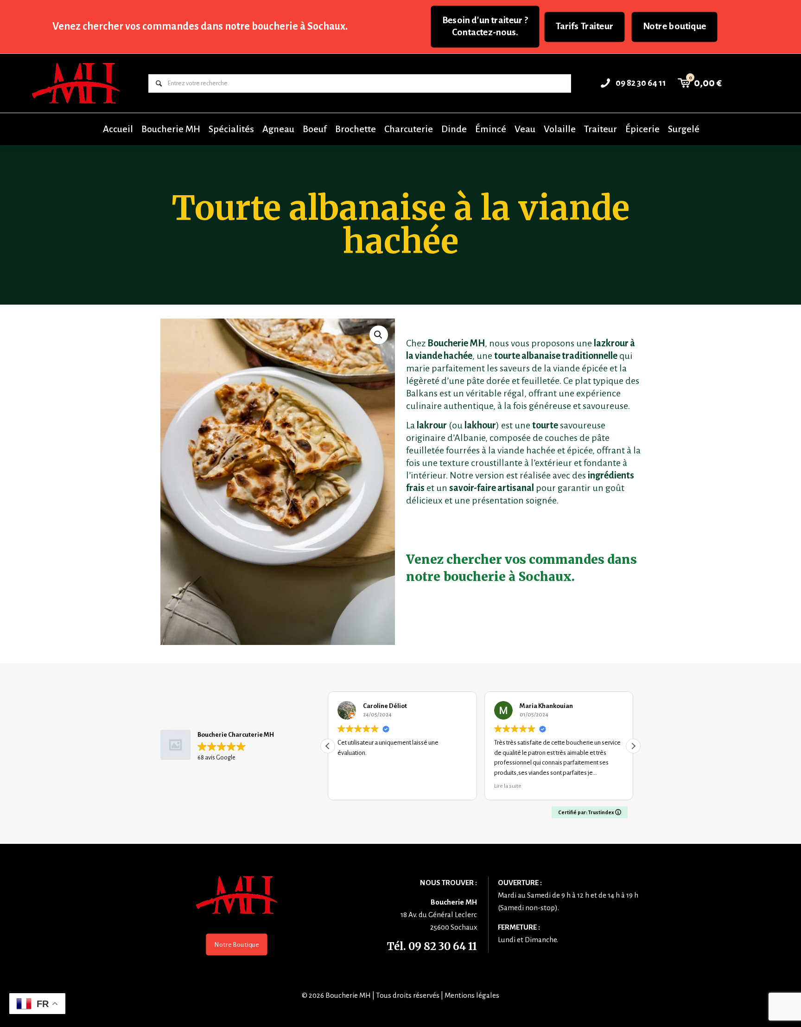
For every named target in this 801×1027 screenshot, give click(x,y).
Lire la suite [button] (507, 786)
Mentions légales (472, 995)
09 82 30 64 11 (442, 946)
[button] (378, 334)
